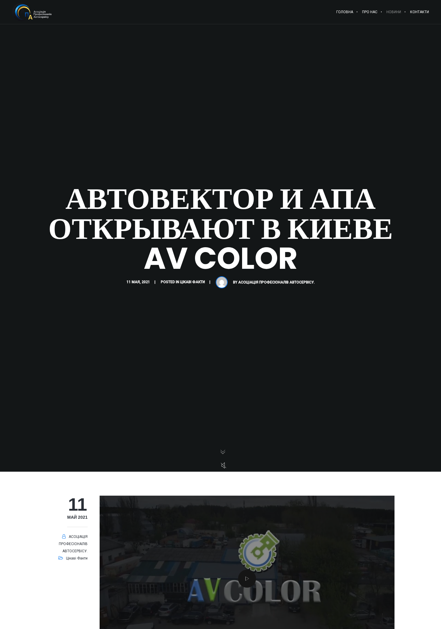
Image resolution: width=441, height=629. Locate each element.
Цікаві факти (192, 282)
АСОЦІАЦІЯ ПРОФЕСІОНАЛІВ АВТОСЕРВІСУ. (276, 282)
